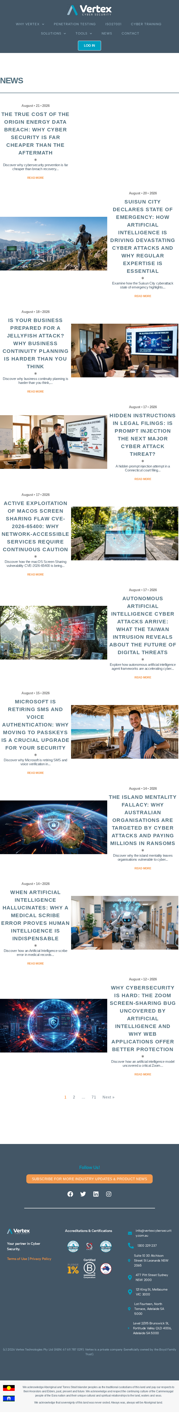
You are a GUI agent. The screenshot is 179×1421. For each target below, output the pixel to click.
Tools (81, 33)
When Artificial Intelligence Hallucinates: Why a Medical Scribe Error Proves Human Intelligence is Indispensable (35, 915)
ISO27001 (113, 24)
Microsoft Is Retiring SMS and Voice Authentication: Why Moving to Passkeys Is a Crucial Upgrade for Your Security (35, 725)
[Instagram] (108, 1194)
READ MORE (142, 1074)
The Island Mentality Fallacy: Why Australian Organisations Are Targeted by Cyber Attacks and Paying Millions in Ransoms (143, 820)
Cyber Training (146, 24)
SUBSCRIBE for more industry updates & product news (89, 1179)
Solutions (51, 33)
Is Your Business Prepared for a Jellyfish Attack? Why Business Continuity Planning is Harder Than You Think (36, 343)
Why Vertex (28, 24)
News (107, 33)
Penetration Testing (75, 24)
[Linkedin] (96, 1194)
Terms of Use (17, 1259)
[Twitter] (83, 1194)
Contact (130, 33)
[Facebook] (70, 1194)
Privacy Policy (40, 1259)
